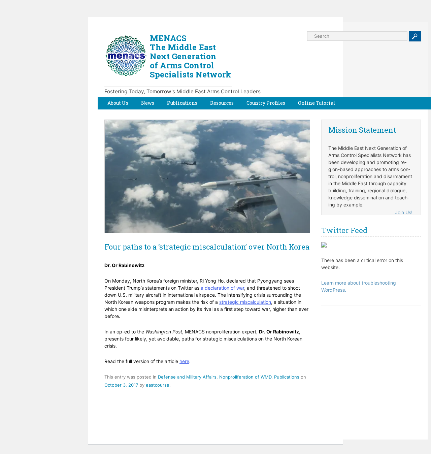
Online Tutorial (316, 103)
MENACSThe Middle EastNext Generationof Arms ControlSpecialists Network (190, 56)
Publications (182, 103)
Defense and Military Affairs (187, 377)
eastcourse (157, 385)
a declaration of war (222, 288)
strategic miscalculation (245, 302)
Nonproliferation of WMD (245, 377)
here (184, 361)
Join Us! (403, 212)
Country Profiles (265, 103)
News (147, 103)
